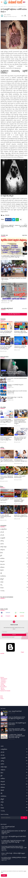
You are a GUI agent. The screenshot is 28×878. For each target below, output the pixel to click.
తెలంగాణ (6, 7)
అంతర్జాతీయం (14, 529)
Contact (1, 698)
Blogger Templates (12, 868)
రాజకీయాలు (14, 576)
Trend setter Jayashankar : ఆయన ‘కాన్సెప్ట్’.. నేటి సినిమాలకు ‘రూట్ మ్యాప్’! (17, 729)
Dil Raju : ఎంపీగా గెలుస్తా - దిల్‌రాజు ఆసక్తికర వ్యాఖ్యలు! (13, 853)
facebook (8, 613)
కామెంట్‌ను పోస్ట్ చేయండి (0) (14, 314)
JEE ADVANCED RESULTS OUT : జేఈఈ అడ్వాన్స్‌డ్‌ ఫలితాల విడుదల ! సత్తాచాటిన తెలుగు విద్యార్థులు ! (20, 421)
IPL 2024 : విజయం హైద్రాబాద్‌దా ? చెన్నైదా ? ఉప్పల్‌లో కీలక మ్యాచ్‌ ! (19, 500)
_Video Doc (2, 689)
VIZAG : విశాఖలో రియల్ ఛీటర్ (15, 711)
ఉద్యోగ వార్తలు (14, 547)
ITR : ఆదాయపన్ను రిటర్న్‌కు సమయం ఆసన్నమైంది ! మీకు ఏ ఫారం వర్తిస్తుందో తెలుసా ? (6, 421)
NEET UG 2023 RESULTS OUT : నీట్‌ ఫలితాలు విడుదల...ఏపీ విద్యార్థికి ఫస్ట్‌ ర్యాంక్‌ (20, 439)
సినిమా (14, 588)
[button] (27, 2)
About (1, 697)
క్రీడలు (14, 553)
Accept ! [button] (4, 875)
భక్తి (14, 573)
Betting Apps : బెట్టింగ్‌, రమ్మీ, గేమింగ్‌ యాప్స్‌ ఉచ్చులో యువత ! (20, 332)
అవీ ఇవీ (14, 532)
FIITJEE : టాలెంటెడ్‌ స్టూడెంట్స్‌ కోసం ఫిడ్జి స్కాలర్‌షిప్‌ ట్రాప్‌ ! (6, 332)
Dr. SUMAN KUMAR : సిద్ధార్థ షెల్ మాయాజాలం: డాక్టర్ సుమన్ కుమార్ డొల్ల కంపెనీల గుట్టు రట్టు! (13, 256)
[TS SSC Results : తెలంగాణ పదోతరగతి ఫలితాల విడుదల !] (3, 380)
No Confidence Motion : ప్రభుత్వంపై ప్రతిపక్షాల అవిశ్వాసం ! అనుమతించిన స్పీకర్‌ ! (14, 858)
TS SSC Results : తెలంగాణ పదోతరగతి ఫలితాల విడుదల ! (17, 379)
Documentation (3, 687)
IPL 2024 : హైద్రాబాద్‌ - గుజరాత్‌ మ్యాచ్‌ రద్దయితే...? (6, 499)
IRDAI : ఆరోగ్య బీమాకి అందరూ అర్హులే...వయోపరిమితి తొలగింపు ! (7, 461)
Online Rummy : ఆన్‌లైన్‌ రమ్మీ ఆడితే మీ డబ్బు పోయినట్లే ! (20, 347)
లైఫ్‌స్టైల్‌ (14, 579)
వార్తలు (14, 582)
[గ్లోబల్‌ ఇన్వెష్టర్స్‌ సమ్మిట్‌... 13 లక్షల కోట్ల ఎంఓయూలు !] (3, 399)
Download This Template (5, 691)
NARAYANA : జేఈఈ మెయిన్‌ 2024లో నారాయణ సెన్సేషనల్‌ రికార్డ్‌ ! (17, 392)
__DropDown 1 (3, 680)
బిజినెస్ (14, 570)
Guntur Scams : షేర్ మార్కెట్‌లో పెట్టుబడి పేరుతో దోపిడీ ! (17, 723)
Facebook (9, 219)
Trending (14, 591)
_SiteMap (2, 684)
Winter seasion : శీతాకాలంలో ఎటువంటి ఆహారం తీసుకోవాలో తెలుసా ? (6, 478)
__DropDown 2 (3, 681)
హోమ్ (2, 7)
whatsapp (22, 613)
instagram (8, 616)
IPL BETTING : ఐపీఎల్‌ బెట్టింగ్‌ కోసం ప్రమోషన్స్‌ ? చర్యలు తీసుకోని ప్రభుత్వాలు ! (6, 348)
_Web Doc (2, 688)
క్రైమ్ (14, 556)
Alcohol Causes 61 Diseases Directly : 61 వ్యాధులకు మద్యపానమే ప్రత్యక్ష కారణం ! (6, 439)
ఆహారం (14, 544)
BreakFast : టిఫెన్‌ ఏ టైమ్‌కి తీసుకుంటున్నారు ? (19, 477)
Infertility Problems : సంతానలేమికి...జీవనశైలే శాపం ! (20, 460)
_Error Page (2, 685)
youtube (22, 616)
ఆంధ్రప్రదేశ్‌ (14, 538)
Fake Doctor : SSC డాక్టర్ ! (7, 301)
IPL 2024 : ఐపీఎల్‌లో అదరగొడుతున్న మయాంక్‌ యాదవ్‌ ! (5, 517)
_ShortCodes (3, 683)
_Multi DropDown (3, 679)
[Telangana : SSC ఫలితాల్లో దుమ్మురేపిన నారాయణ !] (3, 386)
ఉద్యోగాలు (14, 550)
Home (1, 696)
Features (2, 677)
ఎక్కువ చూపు (24, 235)
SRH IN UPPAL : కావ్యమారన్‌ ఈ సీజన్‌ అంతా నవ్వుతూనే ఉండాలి (20, 516)
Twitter (13, 219)
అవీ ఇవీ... (14, 535)
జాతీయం (14, 558)
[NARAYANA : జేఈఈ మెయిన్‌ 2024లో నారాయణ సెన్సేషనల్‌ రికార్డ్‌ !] (3, 393)
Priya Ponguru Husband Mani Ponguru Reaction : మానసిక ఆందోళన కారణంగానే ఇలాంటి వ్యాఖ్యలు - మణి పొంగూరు (13, 848)
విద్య (14, 585)
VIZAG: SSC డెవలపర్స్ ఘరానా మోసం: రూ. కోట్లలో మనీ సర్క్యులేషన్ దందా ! (16, 718)
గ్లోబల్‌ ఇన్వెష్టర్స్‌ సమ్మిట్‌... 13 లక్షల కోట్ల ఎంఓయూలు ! (14, 398)
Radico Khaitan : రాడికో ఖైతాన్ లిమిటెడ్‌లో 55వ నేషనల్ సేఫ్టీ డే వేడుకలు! (13, 279)
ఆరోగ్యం (14, 541)
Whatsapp (17, 219)
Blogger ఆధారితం (12, 653)
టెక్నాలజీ (14, 561)
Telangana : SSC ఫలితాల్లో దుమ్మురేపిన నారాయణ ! (15, 385)
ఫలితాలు (14, 567)
